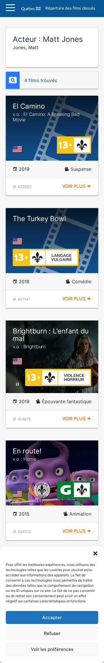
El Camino (46, 112)
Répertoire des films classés (70, 8)
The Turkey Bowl (39, 218)
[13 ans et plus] (65, 144)
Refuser (52, 633)
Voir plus (74, 186)
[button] (95, 553)
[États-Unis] (18, 149)
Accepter (52, 617)
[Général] (65, 489)
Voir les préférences (52, 649)
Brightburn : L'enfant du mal (51, 338)
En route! (27, 454)
